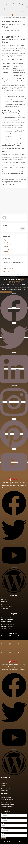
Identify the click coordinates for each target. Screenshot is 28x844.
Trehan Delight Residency (7, 623)
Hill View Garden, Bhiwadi (7, 626)
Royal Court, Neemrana (7, 619)
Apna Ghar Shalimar (6, 621)
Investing (6, 246)
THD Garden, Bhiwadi (6, 628)
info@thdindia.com (8, 268)
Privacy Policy (4, 608)
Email (2, 823)
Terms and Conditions (6, 606)
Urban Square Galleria (6, 616)
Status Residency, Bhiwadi (7, 624)
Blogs (5, 240)
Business (6, 242)
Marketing (6, 249)
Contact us (24, 3)
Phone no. (3, 828)
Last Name (4, 818)
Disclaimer (3, 604)
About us (7, 3)
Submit (3, 838)
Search (5, 225)
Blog (19, 3)
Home (2, 3)
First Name (4, 813)
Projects (14, 3)
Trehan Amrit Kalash (6, 617)
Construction (7, 244)
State (2, 833)
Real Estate (7, 251)
